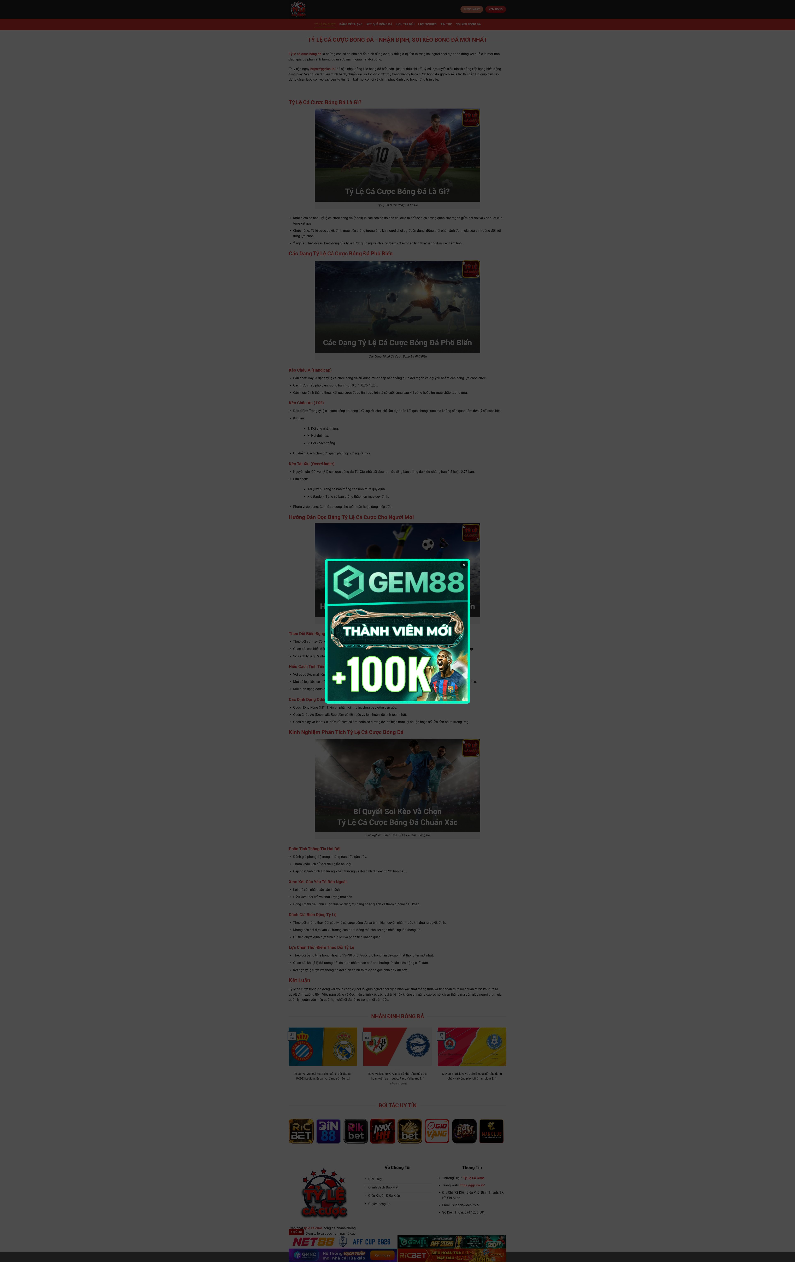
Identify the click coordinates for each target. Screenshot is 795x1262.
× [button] (464, 565)
